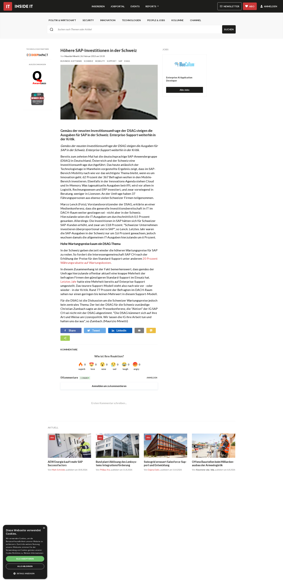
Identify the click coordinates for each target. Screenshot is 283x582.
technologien (131, 20)
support (111, 61)
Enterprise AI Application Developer (179, 79)
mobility (100, 61)
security (88, 20)
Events (135, 6)
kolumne (177, 20)
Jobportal (118, 6)
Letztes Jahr (68, 281)
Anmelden (270, 6)
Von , (57, 470)
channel (195, 20)
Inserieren (98, 6)
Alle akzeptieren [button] (25, 559)
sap (120, 61)
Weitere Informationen (33, 553)
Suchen (229, 29)
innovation (107, 20)
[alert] (25, 552)
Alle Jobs (184, 89)
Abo (251, 6)
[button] (25, 573)
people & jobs (156, 20)
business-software (71, 61)
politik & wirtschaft (62, 20)
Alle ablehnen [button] (25, 566)
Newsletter (231, 6)
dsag (127, 61)
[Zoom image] (109, 92)
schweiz (88, 61)
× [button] (44, 528)
